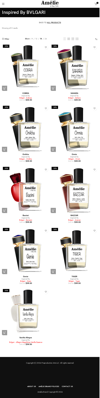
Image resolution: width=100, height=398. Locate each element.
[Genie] (25, 250)
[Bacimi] (25, 189)
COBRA (25, 93)
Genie (25, 276)
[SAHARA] (74, 67)
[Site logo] (50, 3)
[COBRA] (25, 67)
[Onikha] (25, 128)
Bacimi (26, 215)
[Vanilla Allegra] (25, 311)
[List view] (64, 39)
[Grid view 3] (73, 39)
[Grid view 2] (68, 39)
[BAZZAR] (74, 189)
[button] (4, 88)
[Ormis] (74, 128)
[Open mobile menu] (3, 3)
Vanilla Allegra (25, 338)
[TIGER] (74, 250)
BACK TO (50, 22)
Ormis (74, 154)
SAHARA (74, 93)
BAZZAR (74, 215)
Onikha (26, 154)
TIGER (74, 276)
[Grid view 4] (77, 39)
